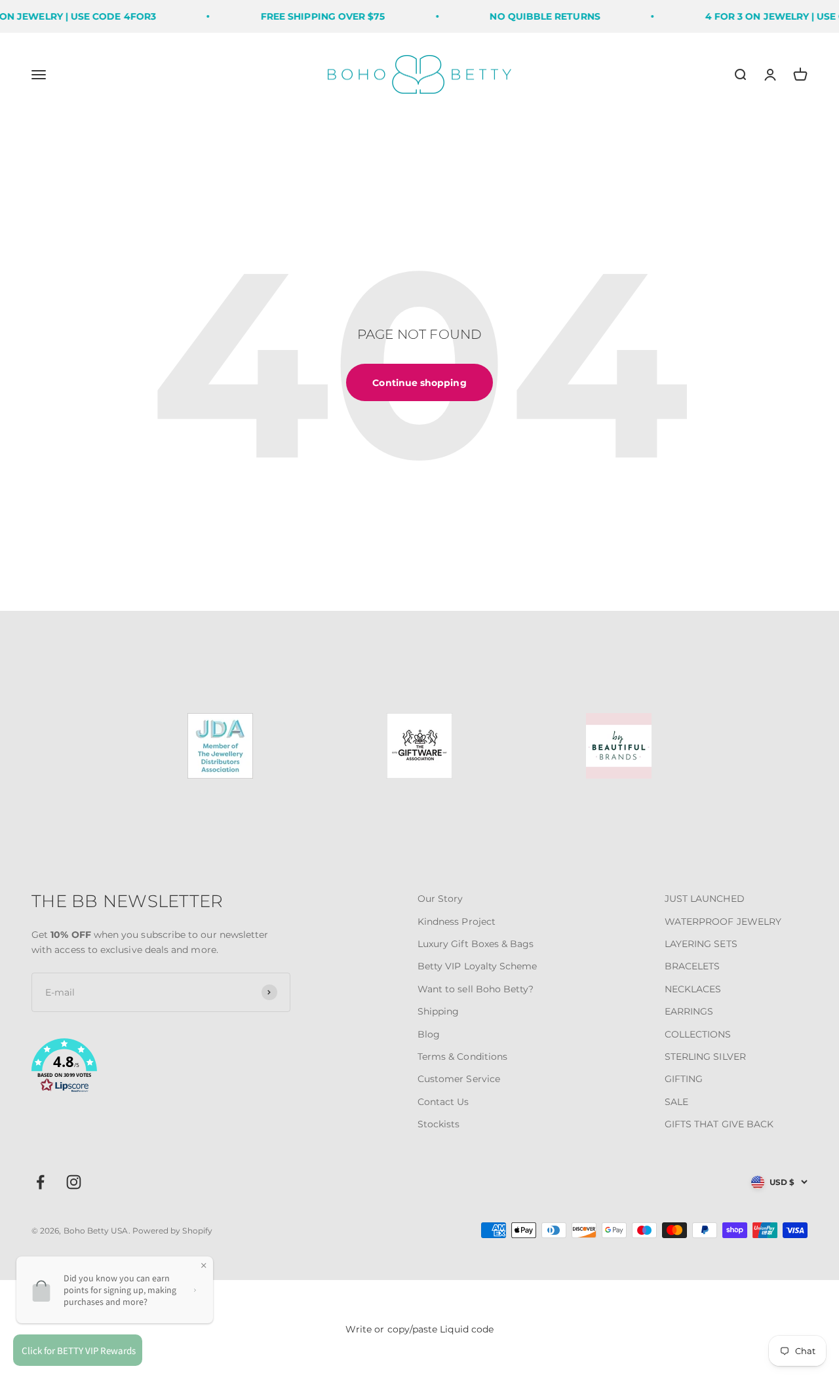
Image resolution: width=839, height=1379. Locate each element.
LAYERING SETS (701, 944)
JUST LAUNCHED (705, 898)
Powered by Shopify (172, 1230)
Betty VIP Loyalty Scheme (477, 966)
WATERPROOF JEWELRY (723, 921)
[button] (160, 1067)
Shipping (438, 1011)
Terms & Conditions (462, 1056)
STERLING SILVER (705, 1056)
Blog (429, 1034)
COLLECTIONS (698, 1034)
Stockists (439, 1124)
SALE (676, 1102)
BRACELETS (692, 966)
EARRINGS (689, 1011)
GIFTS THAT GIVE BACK (719, 1124)
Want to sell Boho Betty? (476, 989)
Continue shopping (419, 383)
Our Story (440, 898)
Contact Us (443, 1102)
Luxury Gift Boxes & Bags (476, 944)
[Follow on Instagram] (74, 1182)
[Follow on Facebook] (40, 1182)
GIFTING (684, 1079)
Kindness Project (457, 921)
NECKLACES (693, 989)
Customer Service (459, 1079)
